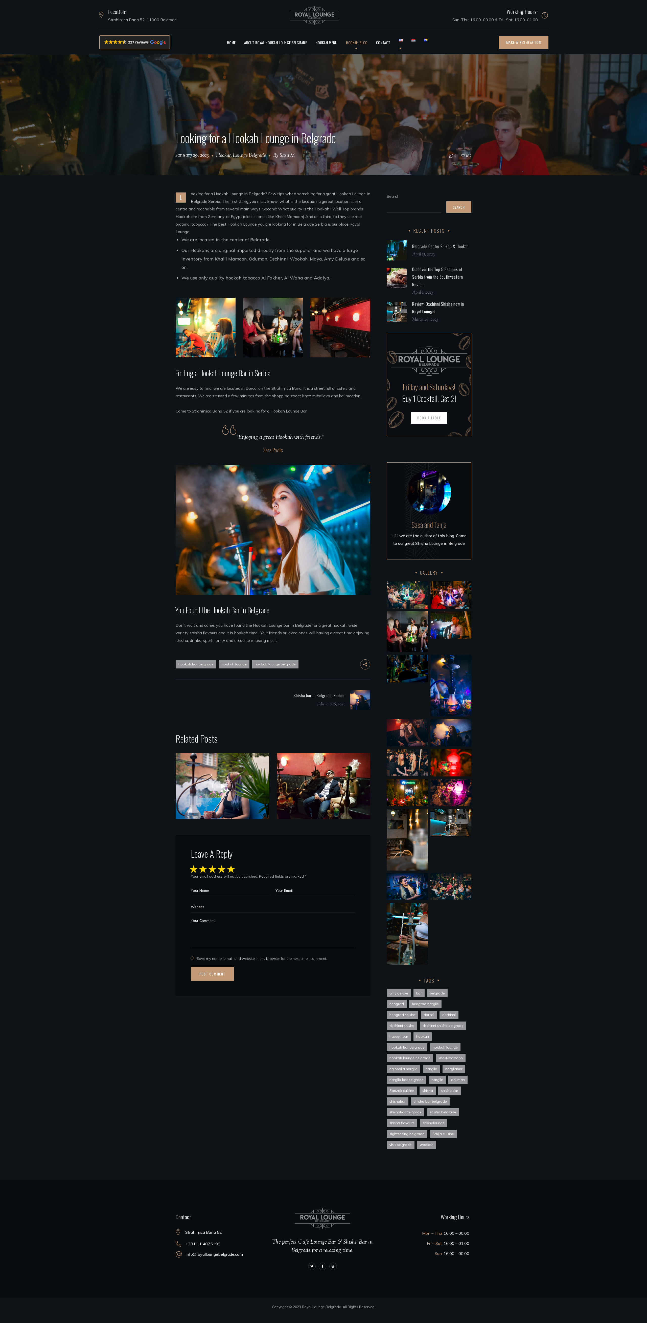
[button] (134, 42)
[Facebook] (322, 1266)
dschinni (449, 1014)
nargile (437, 1079)
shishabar (397, 1101)
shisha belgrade (443, 1112)
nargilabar (454, 1069)
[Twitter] (312, 1266)
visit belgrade (400, 1144)
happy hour (398, 1036)
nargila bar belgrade (406, 1079)
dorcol (429, 1014)
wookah (426, 1144)
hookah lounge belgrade (275, 664)
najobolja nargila (403, 1069)
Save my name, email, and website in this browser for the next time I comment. (262, 958)
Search (393, 196)
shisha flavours (401, 1123)
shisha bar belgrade (430, 1101)
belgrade (437, 993)
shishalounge (434, 1123)
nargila (431, 1069)
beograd (396, 1004)
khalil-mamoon (450, 1058)
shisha (427, 1090)
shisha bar (449, 1090)
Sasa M (287, 155)
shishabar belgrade (405, 1112)
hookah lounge (234, 664)
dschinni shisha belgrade (443, 1025)
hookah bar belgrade (196, 664)
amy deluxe (398, 993)
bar (419, 993)
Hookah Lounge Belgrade (241, 155)
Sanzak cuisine (401, 1090)
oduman (458, 1079)
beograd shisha (402, 1014)
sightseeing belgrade (406, 1134)
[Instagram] (333, 1266)
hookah (422, 1036)
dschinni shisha (401, 1025)
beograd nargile (425, 1004)
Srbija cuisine (443, 1134)
